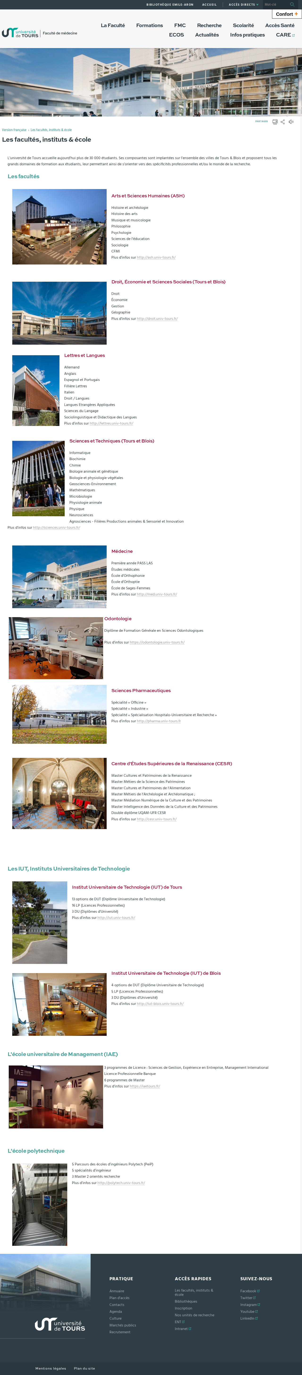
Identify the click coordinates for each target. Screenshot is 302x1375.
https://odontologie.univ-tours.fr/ (157, 642)
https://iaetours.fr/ (145, 1086)
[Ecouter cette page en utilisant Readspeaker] (291, 123)
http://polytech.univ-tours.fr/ (121, 1183)
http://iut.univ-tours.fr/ (116, 918)
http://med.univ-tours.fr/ (157, 594)
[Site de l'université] (42, 1328)
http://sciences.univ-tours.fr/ (56, 527)
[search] (274, 4)
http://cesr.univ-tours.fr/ (156, 819)
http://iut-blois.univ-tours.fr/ (160, 1004)
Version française (14, 130)
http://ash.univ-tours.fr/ (156, 257)
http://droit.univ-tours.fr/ (157, 319)
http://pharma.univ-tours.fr (159, 721)
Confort (287, 13)
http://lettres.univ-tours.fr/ (111, 423)
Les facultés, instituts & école (51, 130)
